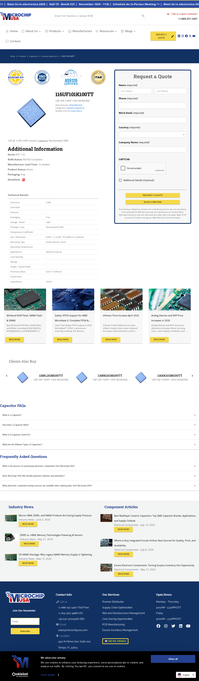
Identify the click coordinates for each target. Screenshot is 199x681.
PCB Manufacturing (113, 624)
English (186, 675)
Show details (48, 675)
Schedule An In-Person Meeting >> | (146, 4)
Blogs (129, 31)
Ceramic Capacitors (75, 107)
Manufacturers (82, 31)
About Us (31, 31)
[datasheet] (24, 180)
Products (55, 31)
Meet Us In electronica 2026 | (37, 4)
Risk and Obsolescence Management (123, 613)
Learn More (76, 110)
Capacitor (43, 140)
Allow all (173, 659)
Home (14, 31)
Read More (14, 339)
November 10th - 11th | (104, 4)
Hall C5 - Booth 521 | (73, 4)
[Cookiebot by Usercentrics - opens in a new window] (20, 675)
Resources (107, 31)
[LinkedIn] (179, 36)
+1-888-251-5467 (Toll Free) (73, 607)
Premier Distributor (113, 601)
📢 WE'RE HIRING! (115, 641)
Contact (15, 41)
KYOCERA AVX (76, 105)
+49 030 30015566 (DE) (71, 618)
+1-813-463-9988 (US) (70, 613)
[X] (190, 36)
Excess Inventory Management (120, 630)
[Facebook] (186, 36)
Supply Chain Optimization (117, 607)
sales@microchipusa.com (73, 630)
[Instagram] (182, 36)
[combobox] (153, 135)
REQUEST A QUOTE (161, 36)
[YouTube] (193, 36)
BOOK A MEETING (153, 202)
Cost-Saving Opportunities (117, 618)
